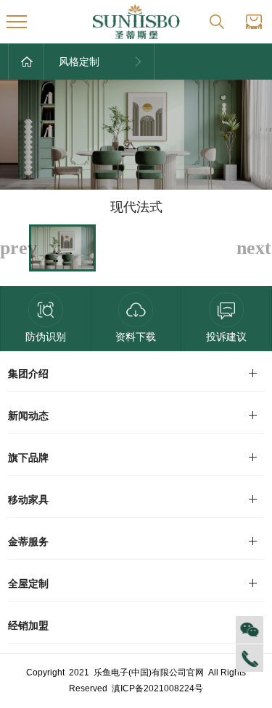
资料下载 (135, 336)
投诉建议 (226, 336)
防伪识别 (45, 336)
